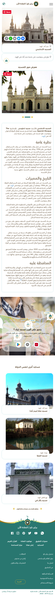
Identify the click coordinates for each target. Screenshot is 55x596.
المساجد (40, 545)
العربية (19, 581)
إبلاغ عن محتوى (20, 558)
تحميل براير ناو (48, 554)
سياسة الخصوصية (46, 578)
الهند (43, 136)
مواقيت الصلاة (26, 541)
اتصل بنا (50, 563)
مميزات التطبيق (41, 541)
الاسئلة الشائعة (47, 573)
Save (8, 12)
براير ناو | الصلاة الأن (25, 3)
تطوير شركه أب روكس (9, 591)
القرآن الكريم (12, 541)
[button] (32, 117)
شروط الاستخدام (47, 582)
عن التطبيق (49, 567)
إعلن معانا (30, 545)
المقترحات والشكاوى (18, 563)
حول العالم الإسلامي (45, 558)
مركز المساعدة (16, 545)
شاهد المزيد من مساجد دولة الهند (27, 508)
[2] (21, 280)
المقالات (22, 554)
